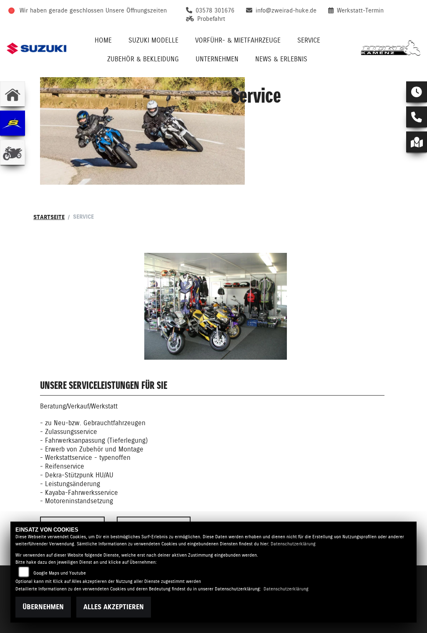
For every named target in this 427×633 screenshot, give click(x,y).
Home (103, 40)
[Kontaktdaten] (416, 116)
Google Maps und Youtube (59, 573)
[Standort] (416, 141)
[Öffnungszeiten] (416, 91)
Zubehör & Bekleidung (143, 59)
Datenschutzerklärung (293, 544)
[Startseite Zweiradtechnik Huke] (390, 48)
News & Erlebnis (281, 59)
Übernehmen (43, 607)
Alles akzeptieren (113, 607)
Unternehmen (217, 59)
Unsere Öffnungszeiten (136, 10)
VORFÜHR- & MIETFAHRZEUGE (238, 40)
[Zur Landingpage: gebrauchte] (12, 152)
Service (308, 40)
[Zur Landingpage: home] (12, 93)
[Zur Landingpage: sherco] (12, 123)
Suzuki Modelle (153, 40)
